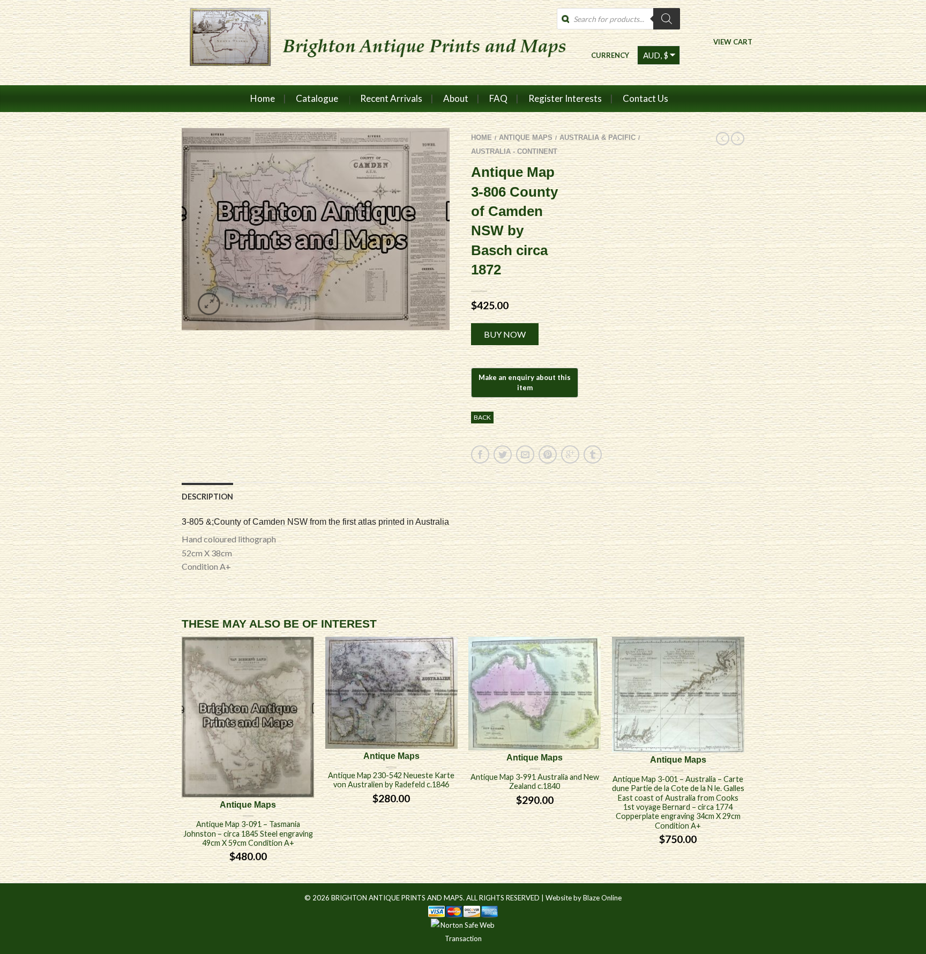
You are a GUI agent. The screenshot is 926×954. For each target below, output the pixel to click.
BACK (482, 417)
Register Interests (565, 98)
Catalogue (317, 98)
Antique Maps (525, 137)
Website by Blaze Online (584, 897)
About (455, 98)
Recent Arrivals (391, 98)
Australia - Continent (514, 151)
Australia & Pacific (597, 137)
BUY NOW (505, 334)
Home (262, 98)
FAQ (498, 98)
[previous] (182, 759)
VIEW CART (732, 42)
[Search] (666, 18)
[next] (744, 759)
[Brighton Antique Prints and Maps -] (373, 42)
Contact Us (645, 98)
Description (207, 496)
